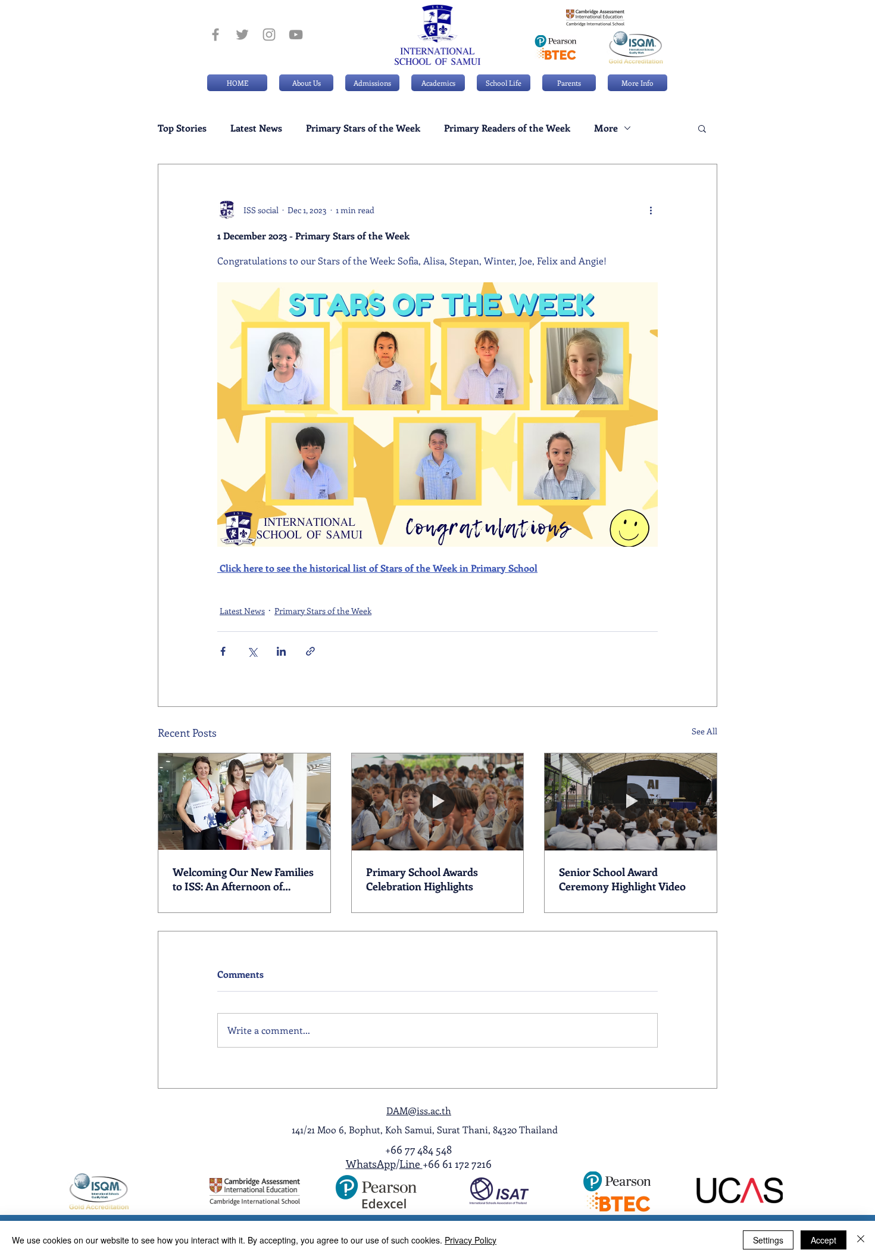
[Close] (861, 1239)
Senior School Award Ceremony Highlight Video (622, 879)
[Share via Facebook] (223, 651)
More (606, 128)
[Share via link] (310, 651)
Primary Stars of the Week (363, 128)
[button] (372, 82)
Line (411, 1164)
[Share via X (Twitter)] (252, 651)
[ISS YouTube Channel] (296, 34)
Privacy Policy (470, 1240)
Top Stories (182, 128)
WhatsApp (371, 1164)
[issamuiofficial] (215, 34)
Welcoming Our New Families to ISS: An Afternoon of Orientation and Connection (243, 879)
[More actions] (650, 209)
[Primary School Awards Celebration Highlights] (438, 801)
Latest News (256, 128)
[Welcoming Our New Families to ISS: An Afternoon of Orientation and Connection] (244, 801)
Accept (823, 1240)
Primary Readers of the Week (507, 128)
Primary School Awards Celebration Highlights (422, 879)
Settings (768, 1240)
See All (704, 731)
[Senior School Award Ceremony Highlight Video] (631, 801)
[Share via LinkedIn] (281, 651)
